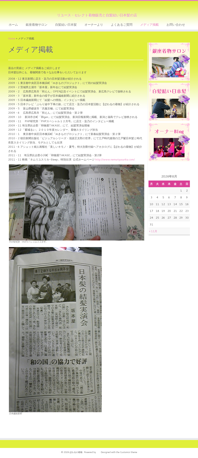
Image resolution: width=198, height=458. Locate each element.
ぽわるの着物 (76, 452)
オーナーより (93, 24)
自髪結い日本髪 (66, 24)
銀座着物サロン (36, 24)
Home (11, 38)
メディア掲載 (149, 24)
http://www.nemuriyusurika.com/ (115, 159)
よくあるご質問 (121, 24)
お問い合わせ (175, 24)
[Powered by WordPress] (97, 451)
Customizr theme (128, 452)
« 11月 (153, 231)
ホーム (13, 24)
